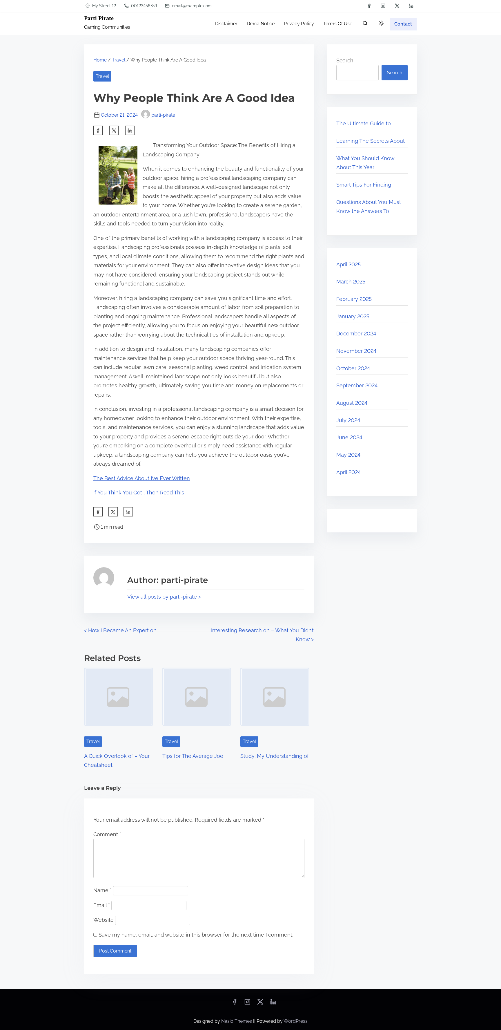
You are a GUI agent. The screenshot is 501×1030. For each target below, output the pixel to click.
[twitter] (397, 5)
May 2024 (348, 455)
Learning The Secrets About (370, 141)
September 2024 (356, 385)
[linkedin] (411, 5)
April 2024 (348, 472)
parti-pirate (163, 115)
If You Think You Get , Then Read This (138, 492)
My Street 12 (103, 5)
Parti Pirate (99, 18)
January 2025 (352, 316)
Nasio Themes (237, 1021)
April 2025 (348, 264)
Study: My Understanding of (274, 756)
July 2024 (348, 420)
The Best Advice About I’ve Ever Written (141, 478)
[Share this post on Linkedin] (130, 130)
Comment (107, 834)
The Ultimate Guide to (363, 123)
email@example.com (191, 5)
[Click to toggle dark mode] (381, 23)
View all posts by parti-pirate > (164, 597)
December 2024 (356, 333)
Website (103, 920)
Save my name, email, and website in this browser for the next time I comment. (196, 935)
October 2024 (353, 368)
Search (344, 60)
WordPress (296, 1021)
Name (102, 890)
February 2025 (354, 299)
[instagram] (383, 5)
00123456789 (143, 5)
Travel (118, 60)
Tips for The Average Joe (192, 756)
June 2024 (349, 437)
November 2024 (356, 351)
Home (100, 60)
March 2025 (350, 282)
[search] (365, 24)
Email (101, 905)
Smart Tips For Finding (363, 185)
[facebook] (369, 5)
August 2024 (351, 403)
